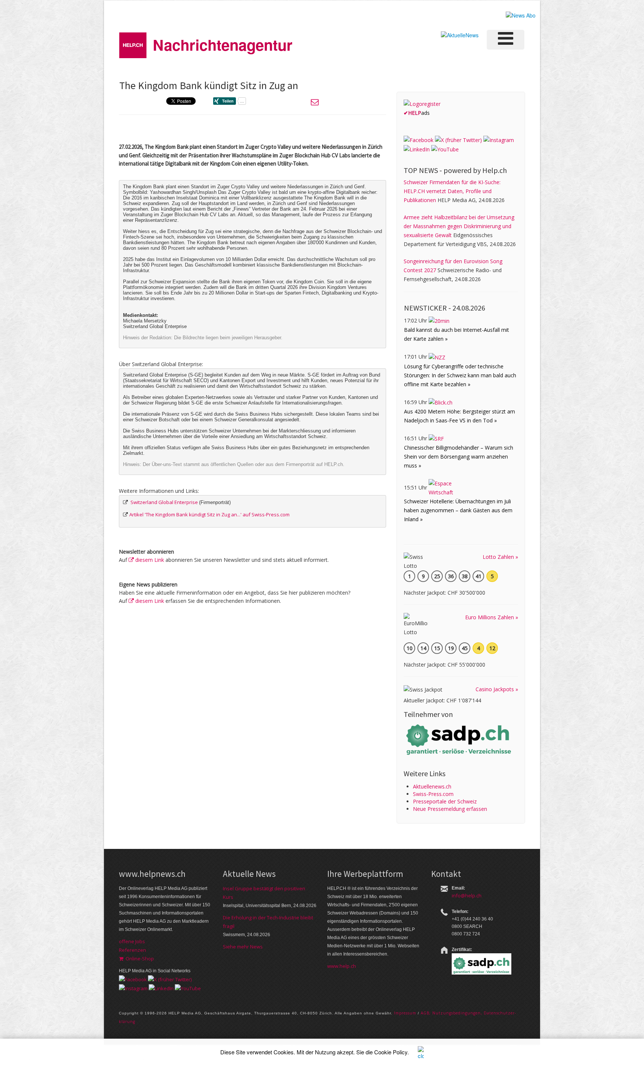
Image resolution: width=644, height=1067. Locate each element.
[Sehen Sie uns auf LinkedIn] (417, 148)
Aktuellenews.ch (432, 786)
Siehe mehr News (243, 946)
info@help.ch (467, 895)
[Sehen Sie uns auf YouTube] (445, 148)
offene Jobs (132, 941)
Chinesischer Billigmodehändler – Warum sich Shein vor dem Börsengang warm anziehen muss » (458, 456)
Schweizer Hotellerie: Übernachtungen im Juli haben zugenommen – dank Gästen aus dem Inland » (458, 510)
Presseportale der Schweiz (445, 801)
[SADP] (459, 738)
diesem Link (149, 559)
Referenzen (132, 950)
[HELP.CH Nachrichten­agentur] (132, 42)
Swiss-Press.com (433, 793)
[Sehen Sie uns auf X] (458, 139)
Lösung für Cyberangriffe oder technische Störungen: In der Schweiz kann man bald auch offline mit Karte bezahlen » (460, 375)
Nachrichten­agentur (223, 44)
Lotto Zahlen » (500, 556)
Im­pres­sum (405, 1013)
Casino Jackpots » (497, 689)
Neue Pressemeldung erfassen (450, 808)
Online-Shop (138, 958)
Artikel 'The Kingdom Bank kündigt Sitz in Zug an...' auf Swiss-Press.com (209, 514)
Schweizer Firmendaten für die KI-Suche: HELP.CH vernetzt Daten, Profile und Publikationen (452, 191)
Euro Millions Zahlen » (491, 617)
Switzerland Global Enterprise (164, 502)
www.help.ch (341, 966)
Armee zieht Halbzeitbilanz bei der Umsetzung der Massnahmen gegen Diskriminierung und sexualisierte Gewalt (459, 226)
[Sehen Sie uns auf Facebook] (418, 139)
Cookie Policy (390, 1052)
